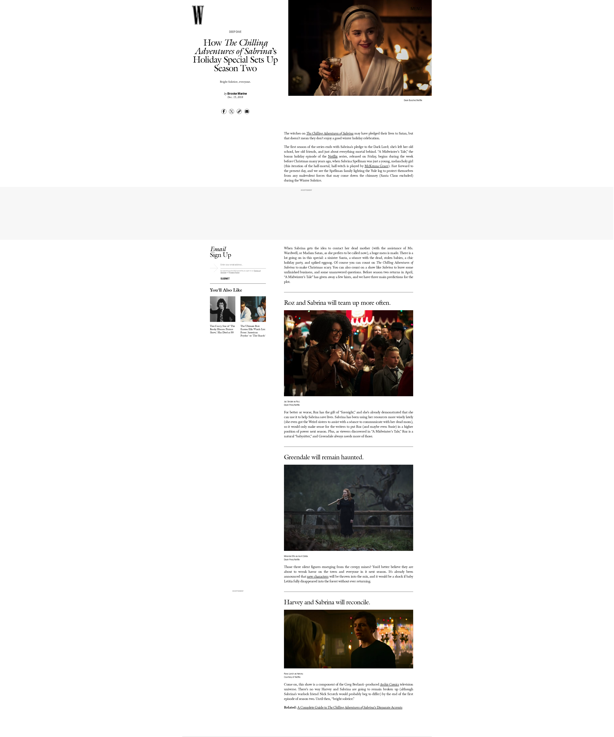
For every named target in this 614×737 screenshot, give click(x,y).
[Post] (231, 111)
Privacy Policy (234, 272)
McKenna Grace (376, 166)
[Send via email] (246, 111)
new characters (317, 576)
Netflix (333, 156)
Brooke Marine (237, 93)
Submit (225, 278)
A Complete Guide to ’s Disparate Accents (349, 707)
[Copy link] (239, 111)
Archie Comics (389, 684)
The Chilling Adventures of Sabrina (330, 133)
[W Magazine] (198, 15)
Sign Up (220, 252)
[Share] (223, 111)
